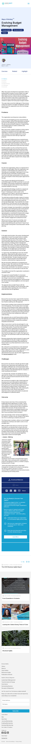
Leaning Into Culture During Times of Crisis (15, 624)
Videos (3, 666)
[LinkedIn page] (8, 733)
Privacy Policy (19, 741)
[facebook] (15, 491)
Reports (4, 668)
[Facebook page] (2, 733)
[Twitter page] (5, 733)
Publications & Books (7, 674)
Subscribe (15, 711)
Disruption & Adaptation (8, 688)
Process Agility (6, 30)
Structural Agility (18, 30)
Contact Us (4, 738)
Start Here (4, 719)
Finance (4, 32)
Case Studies (5, 670)
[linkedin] (11, 491)
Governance (5, 684)
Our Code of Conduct (7, 727)
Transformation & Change (8, 682)
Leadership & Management (8, 680)
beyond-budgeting (8, 354)
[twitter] (6, 491)
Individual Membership (7, 725)
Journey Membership (7, 721)
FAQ (3, 717)
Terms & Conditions (10, 741)
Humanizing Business (7, 686)
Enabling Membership (7, 723)
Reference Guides (6, 672)
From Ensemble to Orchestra (11, 598)
